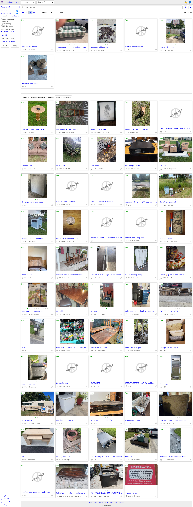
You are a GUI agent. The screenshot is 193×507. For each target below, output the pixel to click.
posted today (6, 24)
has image (5, 21)
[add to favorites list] (23, 49)
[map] (34, 12)
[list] (23, 12)
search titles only (8, 19)
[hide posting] (52, 49)
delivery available (8, 38)
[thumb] (27, 12)
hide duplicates (7, 26)
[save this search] (190, 7)
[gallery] (30, 12)
